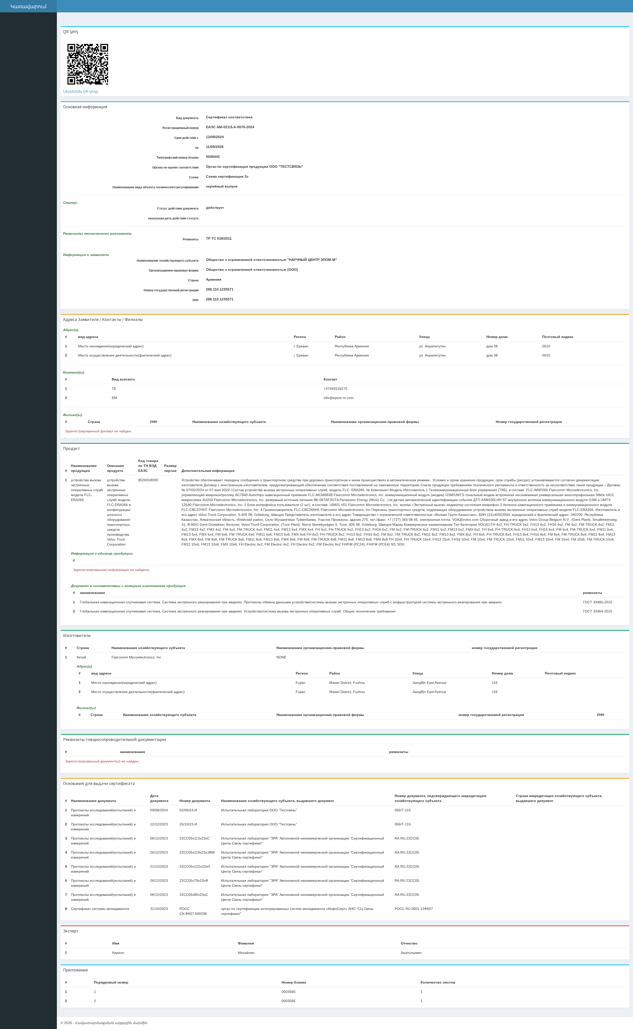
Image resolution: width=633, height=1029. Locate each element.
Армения (213, 279)
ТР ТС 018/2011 (219, 238)
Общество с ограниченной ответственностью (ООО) (252, 270)
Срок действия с (186, 138)
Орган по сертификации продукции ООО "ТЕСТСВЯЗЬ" (254, 166)
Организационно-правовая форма (174, 270)
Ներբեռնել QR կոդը (80, 91)
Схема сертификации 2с (227, 176)
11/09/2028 (215, 147)
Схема (194, 177)
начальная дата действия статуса (173, 218)
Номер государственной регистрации (171, 290)
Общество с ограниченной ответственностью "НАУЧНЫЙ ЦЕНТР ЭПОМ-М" (271, 260)
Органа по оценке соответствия (175, 167)
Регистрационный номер (180, 128)
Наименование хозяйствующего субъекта (168, 260)
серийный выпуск (222, 186)
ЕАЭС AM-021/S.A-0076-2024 (230, 127)
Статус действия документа (178, 208)
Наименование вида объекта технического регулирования (156, 187)
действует (215, 208)
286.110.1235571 (219, 289)
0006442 (213, 157)
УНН (195, 300)
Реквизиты (191, 239)
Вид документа (187, 118)
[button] (28, 6)
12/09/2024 (215, 137)
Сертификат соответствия (229, 117)
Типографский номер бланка (178, 157)
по (197, 147)
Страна (193, 280)
